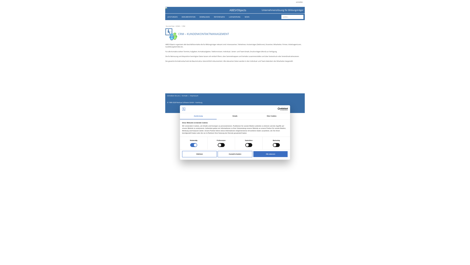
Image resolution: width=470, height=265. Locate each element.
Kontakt (185, 96)
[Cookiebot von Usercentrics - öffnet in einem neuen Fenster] (277, 109)
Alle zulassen (270, 154)
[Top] (461, 259)
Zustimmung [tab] (198, 116)
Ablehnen (199, 154)
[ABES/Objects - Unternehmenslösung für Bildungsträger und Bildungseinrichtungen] (196, 8)
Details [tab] (235, 116)
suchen (301, 17)
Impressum (194, 96)
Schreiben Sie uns (173, 96)
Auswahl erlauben (235, 154)
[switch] (221, 145)
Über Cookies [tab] (271, 116)
